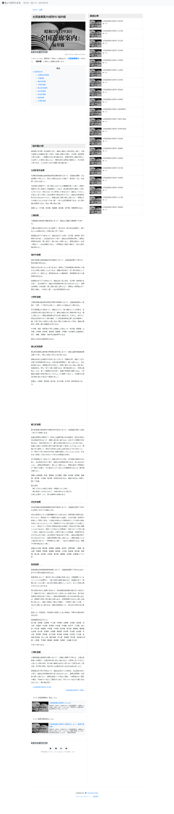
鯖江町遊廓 (42, 91)
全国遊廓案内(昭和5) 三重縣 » (75, 690)
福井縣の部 (38, 72)
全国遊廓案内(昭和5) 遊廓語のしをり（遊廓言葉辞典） (66, 725)
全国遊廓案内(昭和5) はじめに (60, 703)
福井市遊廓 (42, 81)
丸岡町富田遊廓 (43, 75)
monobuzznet (92, 793)
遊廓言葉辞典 (43, 3)
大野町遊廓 (42, 85)
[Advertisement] (58, 122)
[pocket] (66, 748)
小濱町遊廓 (42, 101)
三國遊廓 (41, 78)
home (35, 10)
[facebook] (56, 748)
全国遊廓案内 (43, 52)
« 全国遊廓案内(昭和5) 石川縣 (41, 687)
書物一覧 (33, 3)
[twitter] (50, 748)
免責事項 (95, 796)
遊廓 (40, 10)
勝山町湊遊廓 (42, 88)
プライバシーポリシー (83, 796)
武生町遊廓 (42, 94)
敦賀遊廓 (41, 98)
